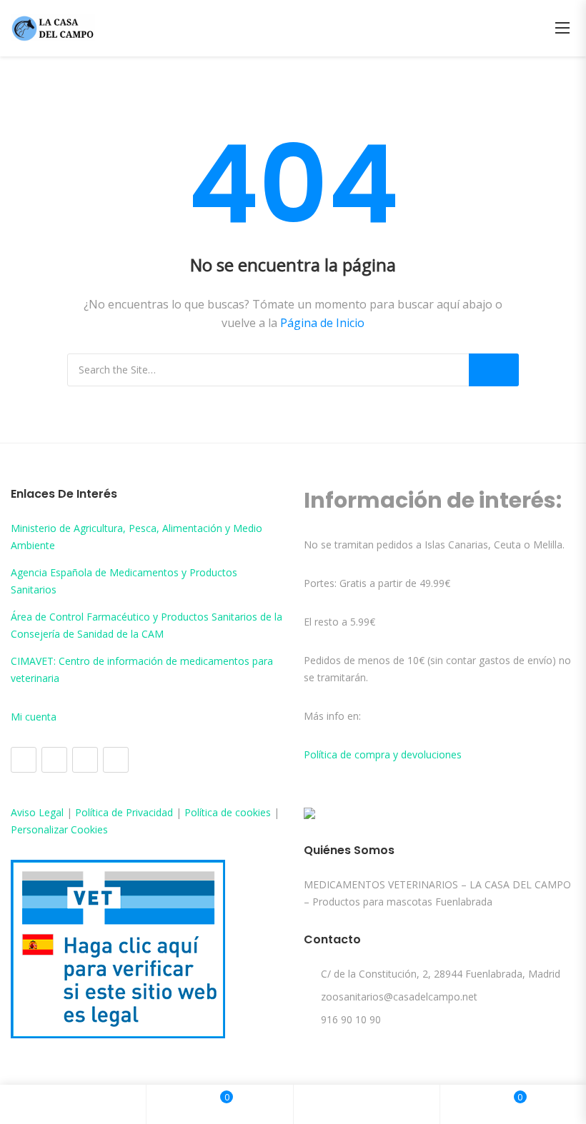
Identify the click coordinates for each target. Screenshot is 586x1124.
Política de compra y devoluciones (383, 754)
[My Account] (366, 1104)
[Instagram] (54, 760)
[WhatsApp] (116, 760)
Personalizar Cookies (59, 829)
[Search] (494, 369)
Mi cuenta (33, 716)
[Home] (73, 1104)
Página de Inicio (322, 323)
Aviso (25, 812)
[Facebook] (23, 760)
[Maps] (85, 760)
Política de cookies (227, 812)
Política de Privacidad (124, 812)
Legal (51, 812)
